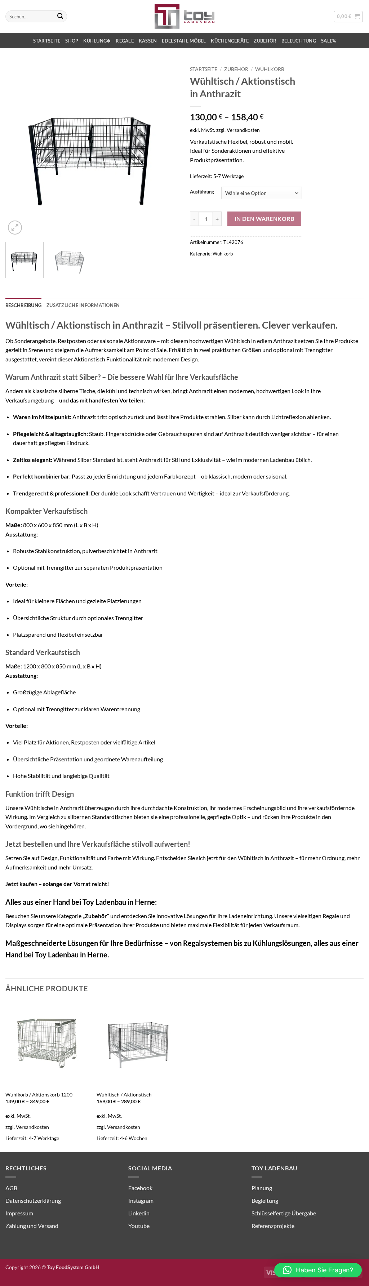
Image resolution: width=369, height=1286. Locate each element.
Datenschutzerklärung (33, 1200)
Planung (262, 1187)
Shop (71, 41)
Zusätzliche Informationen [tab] (83, 305)
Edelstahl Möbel (184, 41)
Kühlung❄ (97, 41)
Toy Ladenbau (57, 954)
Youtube (139, 1225)
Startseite (47, 41)
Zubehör (265, 41)
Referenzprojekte (273, 1225)
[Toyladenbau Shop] (184, 16)
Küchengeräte (230, 41)
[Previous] (18, 149)
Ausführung (202, 192)
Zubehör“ (97, 915)
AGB (11, 1187)
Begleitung (265, 1200)
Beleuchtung (298, 41)
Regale (125, 41)
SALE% (328, 41)
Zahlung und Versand (31, 1225)
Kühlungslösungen (282, 943)
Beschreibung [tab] (23, 305)
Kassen (148, 41)
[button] (348, 16)
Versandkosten (243, 130)
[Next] (166, 149)
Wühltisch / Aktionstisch (124, 1094)
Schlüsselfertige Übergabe (284, 1213)
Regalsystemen (207, 943)
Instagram (141, 1200)
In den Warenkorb (264, 218)
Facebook (140, 1187)
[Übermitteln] (60, 16)
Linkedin (139, 1213)
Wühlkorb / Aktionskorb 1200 (38, 1094)
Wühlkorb (269, 69)
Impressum (19, 1213)
